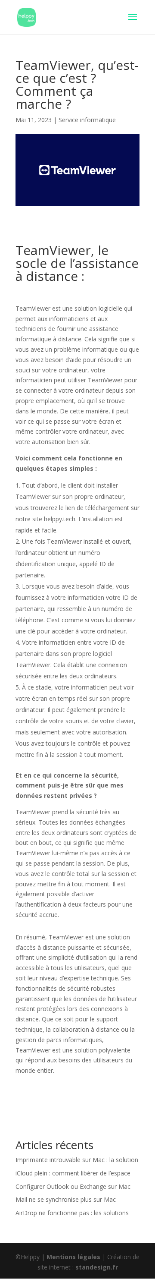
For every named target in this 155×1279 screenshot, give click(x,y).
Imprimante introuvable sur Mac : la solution (77, 1160)
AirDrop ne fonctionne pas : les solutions (72, 1213)
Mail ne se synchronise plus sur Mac (66, 1199)
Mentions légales (73, 1257)
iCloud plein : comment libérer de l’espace (73, 1173)
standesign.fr (96, 1267)
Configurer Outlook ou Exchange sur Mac (73, 1186)
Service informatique (87, 120)
